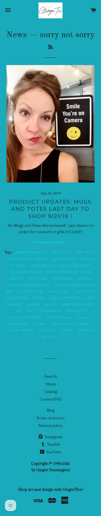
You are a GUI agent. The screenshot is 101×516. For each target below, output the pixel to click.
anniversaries (31, 252)
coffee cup (43, 265)
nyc (31, 311)
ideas (39, 298)
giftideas (62, 278)
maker (34, 304)
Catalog (50, 391)
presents (50, 311)
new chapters (78, 304)
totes (66, 330)
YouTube (53, 452)
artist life (64, 259)
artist (42, 259)
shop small (60, 317)
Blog (50, 410)
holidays (58, 291)
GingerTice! (30, 291)
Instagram (53, 437)
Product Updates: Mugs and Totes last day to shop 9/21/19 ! (50, 209)
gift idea (38, 278)
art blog (62, 252)
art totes (19, 259)
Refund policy (50, 425)
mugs (51, 304)
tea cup (47, 330)
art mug (86, 252)
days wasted (74, 265)
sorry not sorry (71, 324)
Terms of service (50, 418)
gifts (83, 278)
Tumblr (53, 444)
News (16, 35)
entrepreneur (62, 272)
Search (50, 376)
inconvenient (65, 298)
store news (20, 330)
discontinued (26, 272)
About (50, 384)
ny (20, 311)
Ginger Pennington (27, 285)
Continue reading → (50, 242)
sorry (40, 324)
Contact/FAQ (50, 399)
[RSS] (50, 47)
